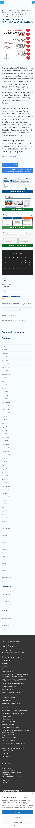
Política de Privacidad (22, 826)
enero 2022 (5, 525)
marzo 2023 (5, 476)
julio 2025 (4, 378)
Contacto (4, 669)
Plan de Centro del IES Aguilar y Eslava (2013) (15, 710)
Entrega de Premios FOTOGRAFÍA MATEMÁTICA (14, 320)
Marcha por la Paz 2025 (10, 165)
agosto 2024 (5, 416)
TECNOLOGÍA (6, 601)
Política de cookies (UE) (8, 722)
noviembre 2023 (6, 448)
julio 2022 (4, 504)
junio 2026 (4, 343)
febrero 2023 (5, 479)
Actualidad (5, 663)
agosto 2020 (5, 581)
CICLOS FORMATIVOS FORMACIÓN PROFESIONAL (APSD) (17, 591)
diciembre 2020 (6, 567)
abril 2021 (4, 553)
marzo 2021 (5, 556)
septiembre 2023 (6, 455)
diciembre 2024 (6, 402)
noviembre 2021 (6, 532)
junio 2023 (4, 465)
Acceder (4, 615)
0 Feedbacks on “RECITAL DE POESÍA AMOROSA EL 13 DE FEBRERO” (16, 13)
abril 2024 (4, 430)
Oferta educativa (6, 700)
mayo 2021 (4, 549)
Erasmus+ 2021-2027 (8, 671)
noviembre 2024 (6, 406)
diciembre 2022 (6, 486)
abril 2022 (4, 514)
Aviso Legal (5, 666)
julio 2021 (4, 542)
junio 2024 (4, 423)
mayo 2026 (4, 346)
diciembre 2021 (6, 528)
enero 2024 (5, 441)
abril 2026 (4, 350)
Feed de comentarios (7, 622)
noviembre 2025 (6, 367)
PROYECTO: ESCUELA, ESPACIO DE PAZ (13, 743)
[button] (32, 794)
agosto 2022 (5, 500)
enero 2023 (5, 483)
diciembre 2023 (6, 444)
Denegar (17, 817)
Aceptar (17, 812)
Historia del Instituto (8, 689)
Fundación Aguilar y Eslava (9, 686)
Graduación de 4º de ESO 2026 (9, 315)
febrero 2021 (5, 560)
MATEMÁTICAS (6, 598)
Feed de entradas (6, 618)
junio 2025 (4, 381)
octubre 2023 (5, 451)
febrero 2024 (5, 437)
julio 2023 (4, 462)
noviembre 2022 (6, 490)
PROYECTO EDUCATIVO (9, 740)
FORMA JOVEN (6, 594)
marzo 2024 (5, 434)
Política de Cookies (7, 719)
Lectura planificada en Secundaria (11, 692)
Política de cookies (11, 826)
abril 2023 (4, 472)
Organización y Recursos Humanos (12, 703)
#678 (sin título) (6, 660)
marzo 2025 (5, 392)
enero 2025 (5, 399)
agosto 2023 (5, 458)
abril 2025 (4, 388)
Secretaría (5, 753)
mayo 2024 (4, 427)
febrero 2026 (5, 357)
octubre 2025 (5, 371)
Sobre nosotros (6, 756)
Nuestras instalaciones (8, 697)
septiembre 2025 (6, 374)
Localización (5, 695)
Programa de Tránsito (8, 735)
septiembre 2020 (6, 577)
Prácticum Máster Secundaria (10, 727)
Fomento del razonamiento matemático (13, 684)
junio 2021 (4, 546)
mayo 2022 (4, 511)
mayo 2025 (4, 385)
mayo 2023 (4, 469)
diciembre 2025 (6, 364)
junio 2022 (4, 507)
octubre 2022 (5, 493)
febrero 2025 (5, 395)
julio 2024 (4, 420)
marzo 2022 (5, 518)
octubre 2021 (5, 535)
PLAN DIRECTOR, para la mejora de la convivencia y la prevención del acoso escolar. (18, 170)
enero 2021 (5, 563)
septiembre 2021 (6, 539)
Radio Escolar (6, 746)
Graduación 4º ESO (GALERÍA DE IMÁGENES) (12, 310)
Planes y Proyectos (7, 716)
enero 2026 (5, 360)
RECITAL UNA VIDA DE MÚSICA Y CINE (11, 326)
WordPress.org (6, 625)
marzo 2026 (5, 353)
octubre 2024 (5, 409)
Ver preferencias (17, 822)
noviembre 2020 (6, 570)
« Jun (16, 272)
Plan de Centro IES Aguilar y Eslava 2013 (13, 713)
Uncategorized (14, 15)
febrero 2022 (5, 521)
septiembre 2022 (6, 497)
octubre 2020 (5, 574)
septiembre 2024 (6, 413)
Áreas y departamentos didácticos (12, 776)
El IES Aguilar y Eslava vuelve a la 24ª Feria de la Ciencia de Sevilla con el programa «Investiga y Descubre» (16, 304)
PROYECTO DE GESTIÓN (9, 737)
